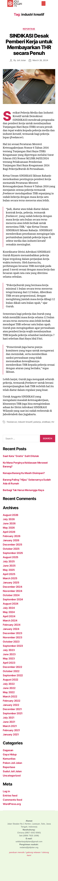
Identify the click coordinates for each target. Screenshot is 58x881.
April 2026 (9, 531)
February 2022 (11, 700)
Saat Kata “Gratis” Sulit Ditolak (21, 456)
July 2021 (8, 717)
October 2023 (11, 641)
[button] (43, 3)
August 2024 (10, 603)
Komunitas (9, 758)
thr (52, 422)
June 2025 (9, 565)
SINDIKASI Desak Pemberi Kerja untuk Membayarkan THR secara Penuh (29, 44)
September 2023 (13, 645)
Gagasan (8, 750)
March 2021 (10, 726)
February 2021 (11, 730)
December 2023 (12, 633)
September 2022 (13, 675)
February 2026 (11, 536)
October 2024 (11, 595)
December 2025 (12, 544)
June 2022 (9, 688)
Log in (6, 791)
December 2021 (12, 709)
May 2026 (9, 527)
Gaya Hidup (9, 754)
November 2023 (12, 637)
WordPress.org (12, 803)
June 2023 (9, 654)
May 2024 (9, 612)
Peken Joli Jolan (12, 762)
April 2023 (9, 662)
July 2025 (9, 561)
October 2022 (11, 671)
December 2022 (12, 666)
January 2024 (11, 628)
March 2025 (10, 578)
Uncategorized (12, 775)
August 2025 (10, 557)
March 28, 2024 (40, 60)
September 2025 (13, 553)
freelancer (12, 422)
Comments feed (12, 799)
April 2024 (9, 616)
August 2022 (10, 679)
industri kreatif (25, 422)
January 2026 (11, 540)
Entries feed (10, 795)
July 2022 (9, 683)
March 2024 (10, 620)
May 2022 (9, 692)
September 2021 (13, 713)
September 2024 (13, 599)
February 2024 (11, 624)
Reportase (29, 29)
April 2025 (9, 574)
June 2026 (9, 523)
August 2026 (10, 515)
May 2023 (9, 658)
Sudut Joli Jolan (12, 771)
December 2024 (12, 586)
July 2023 (9, 650)
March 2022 (10, 696)
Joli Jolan (21, 60)
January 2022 (11, 704)
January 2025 (11, 582)
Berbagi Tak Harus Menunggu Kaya (23, 490)
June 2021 (9, 721)
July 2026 (9, 519)
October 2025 (11, 548)
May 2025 (9, 569)
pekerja (37, 422)
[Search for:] (20, 439)
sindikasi (46, 422)
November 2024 (12, 590)
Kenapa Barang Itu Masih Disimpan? (24, 473)
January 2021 (11, 734)
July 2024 (9, 607)
